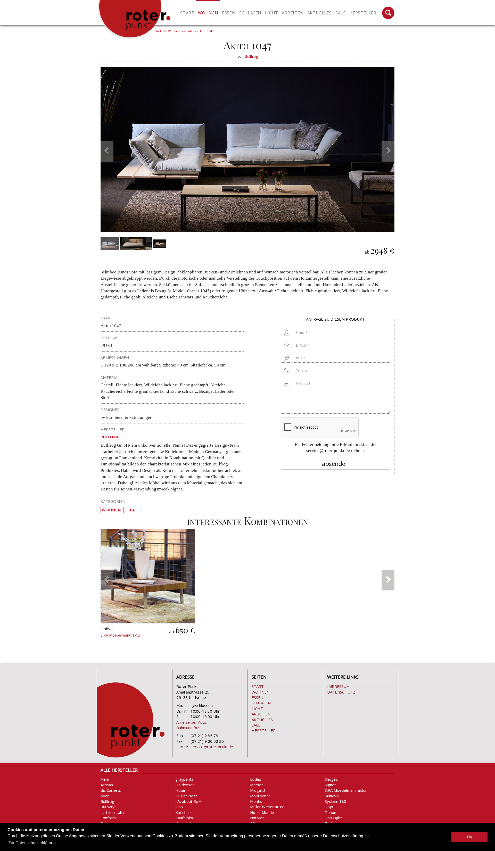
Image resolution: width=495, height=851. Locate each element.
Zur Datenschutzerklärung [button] (32, 843)
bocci (105, 795)
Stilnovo (332, 795)
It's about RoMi (188, 801)
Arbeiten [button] (292, 13)
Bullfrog (251, 56)
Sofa (190, 31)
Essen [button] (229, 13)
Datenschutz (341, 692)
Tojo (329, 806)
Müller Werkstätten (267, 806)
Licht (257, 708)
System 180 (335, 801)
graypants (184, 779)
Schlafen (261, 702)
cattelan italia (112, 812)
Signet (330, 784)
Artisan (107, 784)
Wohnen (174, 31)
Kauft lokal (184, 817)
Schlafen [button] (250, 13)
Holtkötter (184, 784)
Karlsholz (183, 812)
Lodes (255, 779)
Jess (179, 806)
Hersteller (362, 13)
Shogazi (332, 779)
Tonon (330, 812)
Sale (340, 13)
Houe (180, 790)
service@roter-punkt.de (328, 450)
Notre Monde (262, 812)
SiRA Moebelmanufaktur (121, 635)
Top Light (333, 817)
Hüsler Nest (186, 795)
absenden (335, 464)
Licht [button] (271, 13)
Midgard (257, 790)
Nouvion (257, 817)
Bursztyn (109, 806)
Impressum (338, 686)
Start (187, 13)
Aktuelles (319, 13)
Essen (257, 697)
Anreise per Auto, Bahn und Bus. (191, 725)
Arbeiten (261, 713)
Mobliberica (260, 795)
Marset (256, 784)
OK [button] (469, 837)
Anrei (105, 779)
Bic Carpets (111, 790)
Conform (108, 817)
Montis (256, 801)
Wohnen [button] (208, 13)
